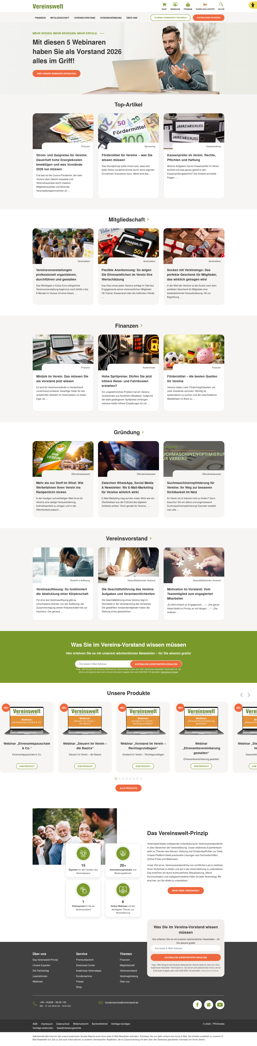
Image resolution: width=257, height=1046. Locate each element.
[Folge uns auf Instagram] (208, 1004)
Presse (80, 981)
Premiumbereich (85, 959)
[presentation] (242, 695)
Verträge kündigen (120, 1023)
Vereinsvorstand (84, 17)
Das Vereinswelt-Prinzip (45, 959)
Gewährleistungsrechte (69, 1028)
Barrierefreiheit (100, 1023)
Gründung (127, 432)
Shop (79, 987)
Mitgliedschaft (59, 17)
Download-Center (85, 965)
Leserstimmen (40, 976)
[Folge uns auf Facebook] (197, 1004)
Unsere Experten (41, 965)
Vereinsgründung (111, 17)
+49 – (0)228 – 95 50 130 (53, 1002)
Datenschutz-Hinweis (169, 672)
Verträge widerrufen (43, 1028)
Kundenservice (84, 976)
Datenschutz (62, 1023)
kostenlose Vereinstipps (88, 970)
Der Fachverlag (41, 970)
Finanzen (40, 17)
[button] (253, 5)
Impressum (47, 1023)
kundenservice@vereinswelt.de (121, 1002)
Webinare (38, 981)
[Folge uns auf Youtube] (220, 1004)
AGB (35, 1023)
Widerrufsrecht (80, 1023)
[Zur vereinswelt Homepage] (48, 6)
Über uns (131, 17)
